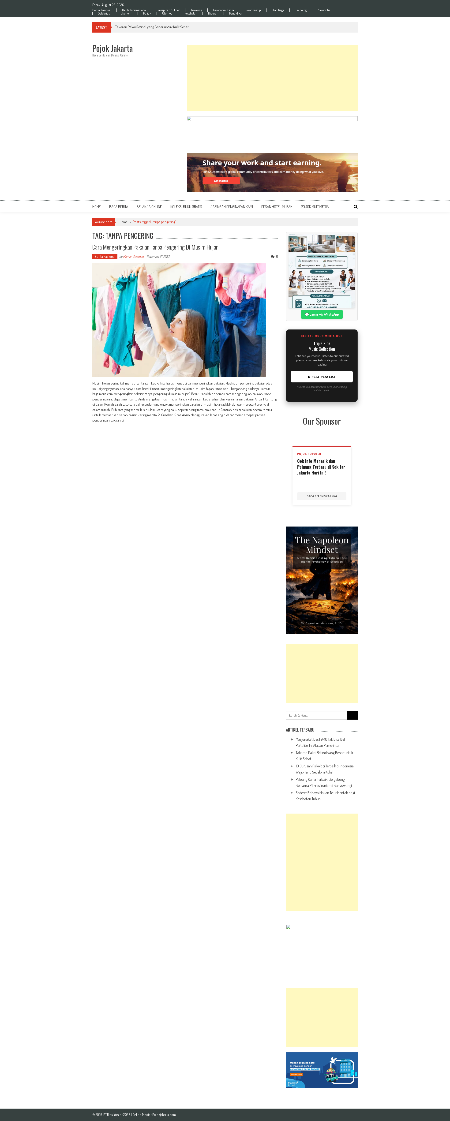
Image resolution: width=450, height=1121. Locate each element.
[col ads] (322, 580)
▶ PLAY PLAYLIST (322, 376)
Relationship (253, 10)
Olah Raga (278, 10)
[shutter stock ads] (272, 172)
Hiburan (213, 13)
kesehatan (190, 13)
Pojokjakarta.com (164, 1114)
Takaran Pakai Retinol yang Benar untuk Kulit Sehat (152, 27)
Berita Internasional (134, 10)
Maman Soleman (133, 256)
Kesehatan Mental (224, 10)
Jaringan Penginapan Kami (231, 206)
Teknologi (301, 10)
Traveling (196, 10)
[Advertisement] (272, 78)
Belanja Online (149, 206)
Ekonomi (126, 13)
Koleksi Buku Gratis (186, 206)
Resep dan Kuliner (169, 10)
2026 (127, 1114)
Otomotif (167, 13)
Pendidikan (236, 13)
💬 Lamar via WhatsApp (322, 314)
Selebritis (324, 10)
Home (96, 206)
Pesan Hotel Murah (276, 206)
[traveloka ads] (322, 1070)
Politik (147, 13)
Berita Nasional (101, 10)
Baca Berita (118, 206)
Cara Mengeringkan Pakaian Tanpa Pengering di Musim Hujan (155, 246)
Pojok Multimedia (315, 206)
